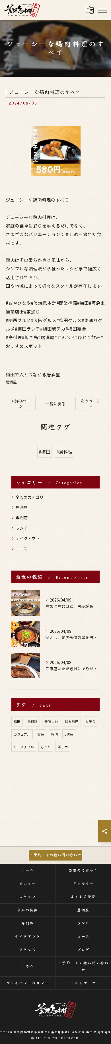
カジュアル (22, 734)
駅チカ (63, 747)
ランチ (22, 528)
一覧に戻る (55, 403)
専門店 (22, 517)
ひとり (46, 747)
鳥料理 (32, 721)
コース (21, 549)
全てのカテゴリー (32, 497)
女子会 (90, 721)
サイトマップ (83, 982)
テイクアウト (28, 538)
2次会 (69, 734)
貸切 (54, 734)
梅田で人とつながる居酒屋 (33, 374)
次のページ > (90, 403)
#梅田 (44, 451)
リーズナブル (24, 747)
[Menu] (102, 10)
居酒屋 (11, 382)
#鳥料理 (64, 451)
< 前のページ (20, 403)
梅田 (17, 721)
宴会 (40, 734)
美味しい (51, 721)
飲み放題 (72, 721)
